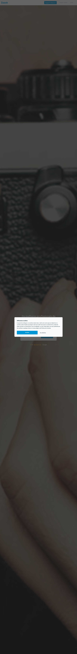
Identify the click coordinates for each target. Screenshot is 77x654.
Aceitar (27, 332)
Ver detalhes (43, 332)
